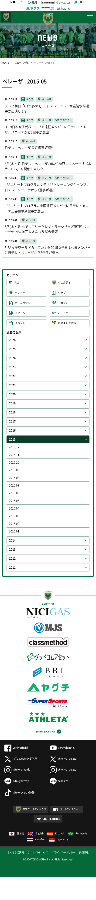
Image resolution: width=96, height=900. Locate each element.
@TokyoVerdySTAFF (25, 759)
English (39, 833)
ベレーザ (20, 293)
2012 (12, 558)
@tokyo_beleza (67, 759)
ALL (17, 282)
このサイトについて (37, 852)
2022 (12, 376)
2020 (12, 394)
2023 (12, 367)
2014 (12, 540)
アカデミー (64, 303)
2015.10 (14, 462)
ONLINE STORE (51, 818)
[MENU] (90, 17)
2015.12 (14, 447)
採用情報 (84, 852)
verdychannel (66, 748)
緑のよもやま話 (67, 323)
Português (81, 833)
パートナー (64, 313)
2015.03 (14, 516)
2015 (12, 439)
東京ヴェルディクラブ (34, 809)
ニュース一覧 (21, 62)
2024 (12, 358)
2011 (12, 567)
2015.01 (14, 531)
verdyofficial (20, 748)
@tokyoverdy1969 (23, 792)
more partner (45, 731)
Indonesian (63, 839)
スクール (20, 313)
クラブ (62, 293)
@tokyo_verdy (21, 769)
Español (59, 833)
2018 (12, 412)
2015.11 (14, 455)
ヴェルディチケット (70, 809)
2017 (12, 421)
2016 (12, 430)
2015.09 (14, 470)
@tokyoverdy (21, 781)
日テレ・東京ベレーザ (6, 17)
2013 (12, 549)
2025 (12, 349)
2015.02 (14, 524)
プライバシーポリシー (63, 852)
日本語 (20, 833)
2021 (12, 385)
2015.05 (14, 501)
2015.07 (14, 485)
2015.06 (14, 493)
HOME (5, 62)
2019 (12, 403)
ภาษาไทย (40, 839)
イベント (20, 323)
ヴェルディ (64, 282)
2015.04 (14, 508)
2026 (12, 340)
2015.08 (14, 478)
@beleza (63, 781)
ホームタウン (22, 303)
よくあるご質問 (15, 852)
